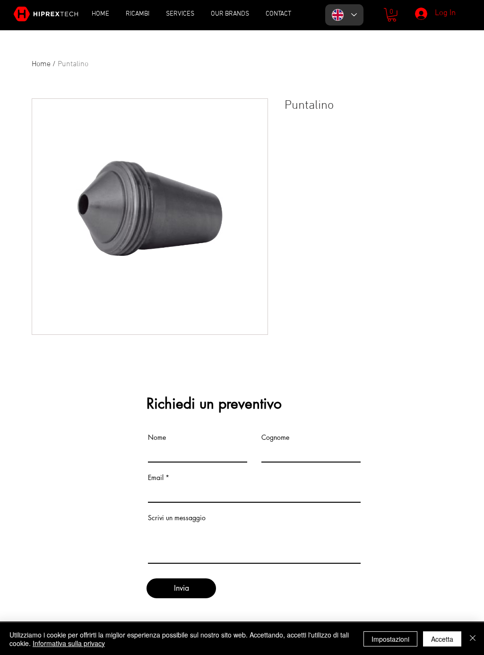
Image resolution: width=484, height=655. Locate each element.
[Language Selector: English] (344, 15)
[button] (392, 15)
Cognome (275, 437)
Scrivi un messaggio (177, 518)
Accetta (442, 639)
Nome (157, 437)
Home (41, 64)
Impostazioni (390, 639)
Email (156, 477)
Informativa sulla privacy (69, 643)
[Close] (472, 638)
